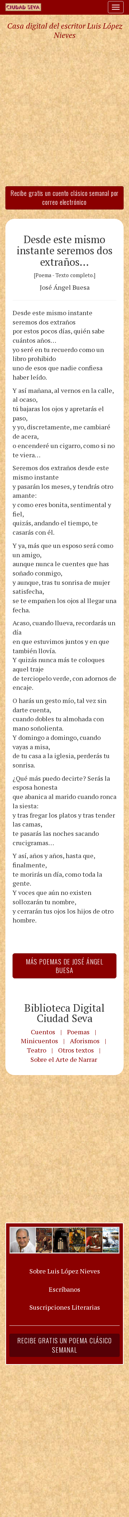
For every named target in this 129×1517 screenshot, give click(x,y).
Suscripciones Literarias (64, 1307)
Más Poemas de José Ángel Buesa (65, 966)
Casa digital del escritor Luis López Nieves (64, 30)
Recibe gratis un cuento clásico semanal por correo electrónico (64, 197)
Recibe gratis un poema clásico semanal (64, 1345)
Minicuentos (39, 1040)
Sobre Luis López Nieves (64, 1271)
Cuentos (43, 1031)
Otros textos (76, 1050)
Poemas (78, 1031)
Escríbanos (64, 1289)
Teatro (36, 1050)
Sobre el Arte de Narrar (63, 1059)
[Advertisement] (64, 112)
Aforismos (85, 1040)
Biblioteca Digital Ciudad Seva (64, 1013)
